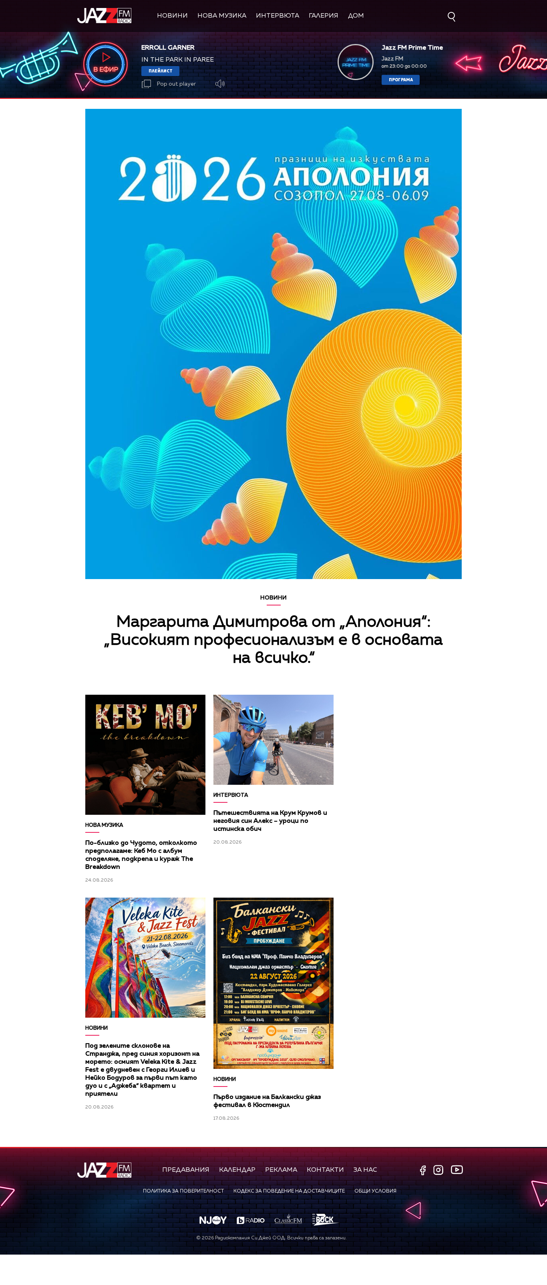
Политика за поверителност (183, 1191)
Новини (172, 16)
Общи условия (375, 1191)
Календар (237, 1170)
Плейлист (161, 71)
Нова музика (221, 16)
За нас (365, 1170)
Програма (401, 79)
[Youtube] (457, 1170)
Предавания (185, 1170)
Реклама (281, 1170)
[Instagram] (439, 1171)
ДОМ (356, 16)
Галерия (323, 16)
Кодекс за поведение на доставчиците (289, 1191)
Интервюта (277, 16)
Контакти (325, 1170)
